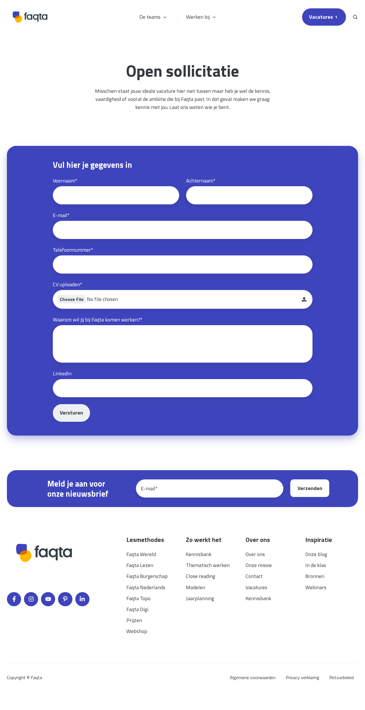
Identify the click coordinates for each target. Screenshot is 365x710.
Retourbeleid (341, 677)
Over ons (255, 554)
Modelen (195, 587)
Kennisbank (198, 554)
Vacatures (323, 17)
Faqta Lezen (139, 565)
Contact (254, 576)
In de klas (315, 565)
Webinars (315, 587)
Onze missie (259, 565)
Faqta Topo (138, 598)
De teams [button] (149, 17)
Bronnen (314, 576)
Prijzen (134, 620)
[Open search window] (355, 17)
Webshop (136, 631)
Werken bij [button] (198, 17)
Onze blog (316, 554)
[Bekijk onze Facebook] (14, 599)
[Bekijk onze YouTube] (48, 599)
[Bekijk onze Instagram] (31, 599)
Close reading (200, 576)
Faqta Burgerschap (147, 576)
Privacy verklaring (302, 677)
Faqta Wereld (141, 554)
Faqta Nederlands (145, 587)
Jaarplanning (200, 598)
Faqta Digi (137, 609)
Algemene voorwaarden (253, 677)
